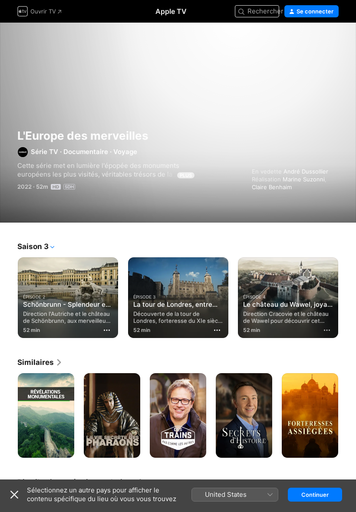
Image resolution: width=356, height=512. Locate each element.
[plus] (327, 330)
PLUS (186, 175)
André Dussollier (305, 171)
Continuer (315, 494)
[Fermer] (14, 495)
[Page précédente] (9, 298)
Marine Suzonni (304, 179)
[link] (40, 362)
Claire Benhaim (272, 187)
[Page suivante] (347, 298)
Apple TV (171, 11)
